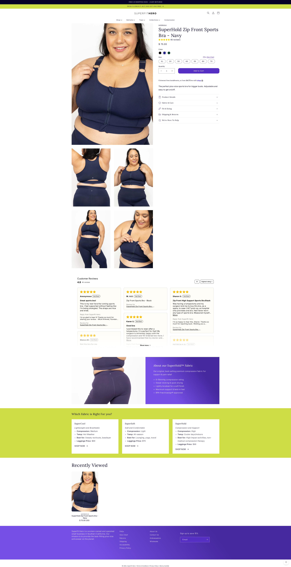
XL (162, 61)
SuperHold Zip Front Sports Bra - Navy (85, 517)
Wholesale (154, 541)
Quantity (162, 66)
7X (211, 61)
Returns (123, 538)
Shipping (123, 541)
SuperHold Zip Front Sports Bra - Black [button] (93, 325)
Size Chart (210, 57)
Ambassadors (155, 538)
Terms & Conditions (142, 566)
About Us (153, 531)
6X (203, 61)
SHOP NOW (79, 446)
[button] (120, 20)
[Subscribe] (206, 539)
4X (187, 61)
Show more (144, 345)
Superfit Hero (131, 566)
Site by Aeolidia (164, 566)
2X (170, 61)
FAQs (122, 531)
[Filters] (197, 282)
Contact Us (154, 535)
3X (178, 61)
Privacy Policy (125, 548)
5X (195, 61)
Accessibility (125, 545)
